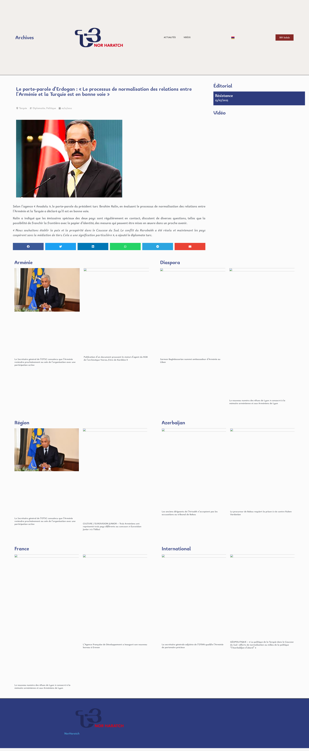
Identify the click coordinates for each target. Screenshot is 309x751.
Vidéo (219, 112)
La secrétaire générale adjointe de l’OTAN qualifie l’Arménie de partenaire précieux (192, 646)
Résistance (224, 95)
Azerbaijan (173, 422)
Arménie (23, 262)
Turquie (23, 108)
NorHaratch (72, 733)
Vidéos (187, 37)
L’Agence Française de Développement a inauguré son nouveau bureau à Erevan (115, 646)
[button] (28, 246)
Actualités (170, 37)
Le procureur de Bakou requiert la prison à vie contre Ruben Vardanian (261, 513)
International (176, 548)
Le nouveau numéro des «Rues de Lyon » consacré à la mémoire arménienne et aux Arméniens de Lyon (257, 402)
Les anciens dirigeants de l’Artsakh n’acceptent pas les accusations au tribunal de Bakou (190, 513)
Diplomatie (39, 108)
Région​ (21, 422)
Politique (51, 108)
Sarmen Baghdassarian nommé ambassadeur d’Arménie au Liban (190, 360)
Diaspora (170, 262)
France (21, 548)
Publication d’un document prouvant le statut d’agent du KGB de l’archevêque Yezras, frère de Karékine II (116, 358)
